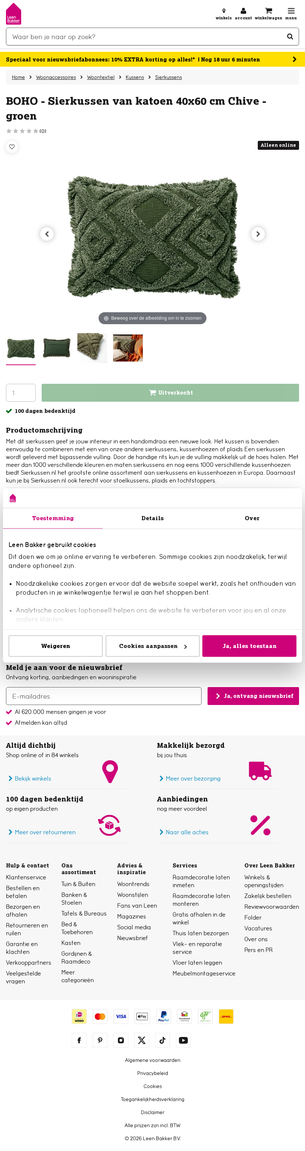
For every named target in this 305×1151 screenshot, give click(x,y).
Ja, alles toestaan (249, 646)
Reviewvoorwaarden (271, 906)
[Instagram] (120, 1040)
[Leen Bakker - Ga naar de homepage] (13, 14)
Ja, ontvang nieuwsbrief (258, 696)
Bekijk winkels (33, 778)
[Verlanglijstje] (12, 147)
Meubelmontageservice (204, 973)
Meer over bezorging (193, 778)
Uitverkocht (175, 393)
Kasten (70, 942)
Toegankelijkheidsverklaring (152, 1099)
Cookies (153, 1086)
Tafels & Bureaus (84, 913)
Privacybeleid (152, 1073)
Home (18, 77)
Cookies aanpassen (148, 646)
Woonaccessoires (56, 77)
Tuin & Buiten (78, 884)
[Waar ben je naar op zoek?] (290, 36)
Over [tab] (252, 518)
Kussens (135, 77)
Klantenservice (26, 877)
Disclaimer (152, 1112)
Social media (134, 927)
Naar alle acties (187, 832)
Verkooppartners (28, 962)
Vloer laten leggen (197, 962)
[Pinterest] (100, 1040)
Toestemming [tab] (53, 518)
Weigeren (55, 646)
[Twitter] (141, 1040)
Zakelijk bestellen (267, 895)
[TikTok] (162, 1040)
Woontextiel (101, 77)
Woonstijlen (132, 894)
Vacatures (258, 928)
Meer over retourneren (45, 832)
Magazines (131, 916)
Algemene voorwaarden (152, 1060)
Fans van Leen (137, 905)
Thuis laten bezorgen (201, 933)
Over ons (256, 939)
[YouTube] (183, 1040)
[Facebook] (79, 1040)
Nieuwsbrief (132, 938)
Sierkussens (168, 77)
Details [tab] (152, 518)
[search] (152, 36)
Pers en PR (258, 950)
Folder (252, 917)
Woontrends (133, 884)
